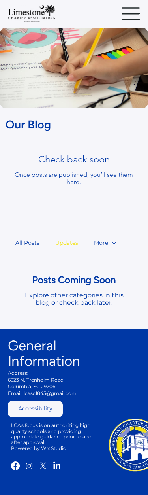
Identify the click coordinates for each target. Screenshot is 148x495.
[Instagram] (29, 465)
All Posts (27, 242)
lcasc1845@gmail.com (50, 393)
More (101, 242)
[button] (35, 409)
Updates (66, 242)
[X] (43, 465)
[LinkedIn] (56, 465)
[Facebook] (15, 465)
